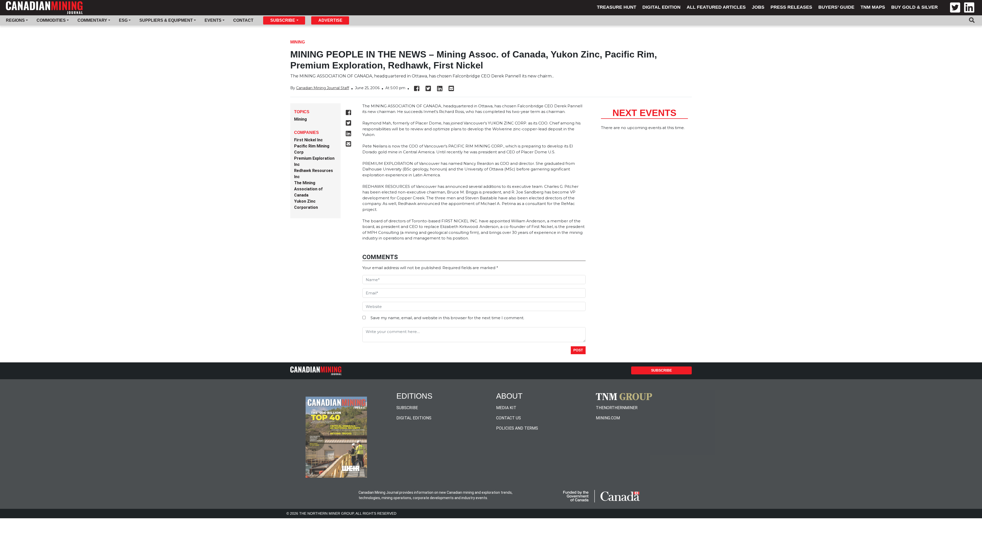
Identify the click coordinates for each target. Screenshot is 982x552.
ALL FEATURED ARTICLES (716, 7)
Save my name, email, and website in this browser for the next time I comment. (447, 317)
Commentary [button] (92, 20)
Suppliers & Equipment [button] (166, 20)
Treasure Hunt (616, 7)
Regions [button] (15, 20)
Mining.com (608, 418)
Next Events (644, 113)
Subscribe (661, 370)
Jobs (758, 7)
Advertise (330, 20)
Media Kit (506, 407)
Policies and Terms (517, 428)
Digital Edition (661, 7)
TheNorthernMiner (617, 407)
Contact (243, 20)
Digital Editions (413, 418)
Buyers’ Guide (836, 7)
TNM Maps (873, 7)
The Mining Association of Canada (308, 189)
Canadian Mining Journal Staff (322, 88)
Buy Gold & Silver (914, 7)
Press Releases (791, 7)
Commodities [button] (51, 20)
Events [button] (213, 20)
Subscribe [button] (282, 20)
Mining (297, 42)
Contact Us (508, 418)
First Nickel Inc (308, 139)
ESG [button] (123, 20)
